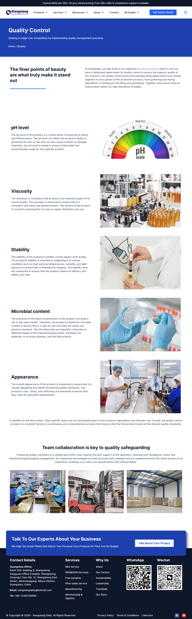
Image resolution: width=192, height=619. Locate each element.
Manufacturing (73, 589)
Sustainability (103, 578)
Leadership (102, 583)
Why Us (102, 560)
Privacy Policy (105, 615)
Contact (114, 12)
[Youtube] (184, 615)
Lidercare (147, 615)
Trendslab (101, 589)
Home (11, 46)
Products (39, 12)
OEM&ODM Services (76, 572)
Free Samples (73, 578)
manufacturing (149, 68)
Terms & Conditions (128, 615)
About (97, 12)
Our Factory (103, 572)
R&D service (72, 566)
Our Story (101, 594)
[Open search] (185, 12)
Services (58, 12)
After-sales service (76, 583)
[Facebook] (177, 615)
